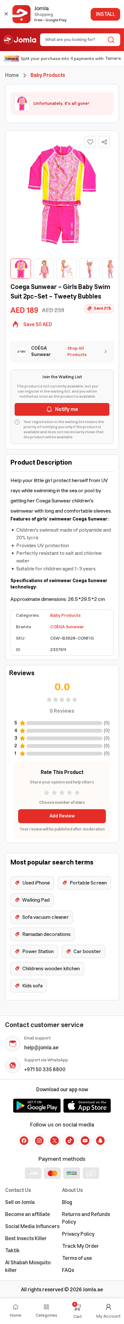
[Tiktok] (69, 1140)
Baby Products (65, 615)
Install (105, 14)
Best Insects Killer (26, 1238)
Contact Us (18, 1190)
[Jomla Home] (20, 39)
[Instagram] (39, 1140)
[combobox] (75, 40)
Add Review (62, 816)
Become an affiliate (27, 1214)
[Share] (104, 142)
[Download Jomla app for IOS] (87, 1105)
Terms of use (77, 1258)
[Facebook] (23, 1140)
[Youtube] (85, 1140)
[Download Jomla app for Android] (37, 1105)
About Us (72, 1190)
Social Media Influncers (32, 1226)
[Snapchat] (100, 1140)
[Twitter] (54, 1140)
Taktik (12, 1250)
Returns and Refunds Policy (86, 1218)
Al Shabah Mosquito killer (28, 1266)
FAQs (68, 1270)
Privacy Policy (78, 1234)
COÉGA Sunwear (67, 627)
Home (12, 75)
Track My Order (80, 1246)
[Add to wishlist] (90, 141)
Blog (67, 1202)
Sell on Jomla (20, 1202)
